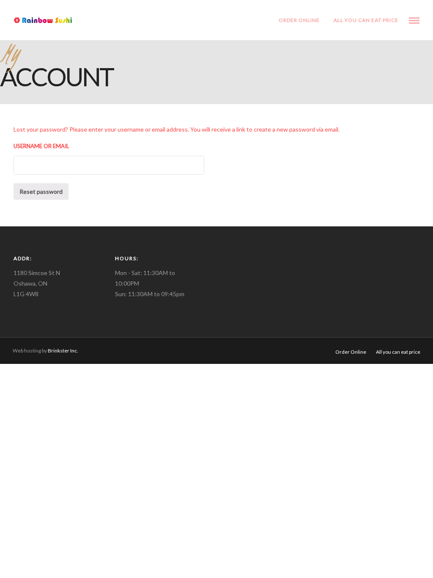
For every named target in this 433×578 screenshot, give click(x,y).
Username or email (41, 146)
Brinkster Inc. (62, 350)
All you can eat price (366, 20)
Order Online (299, 20)
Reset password (41, 191)
